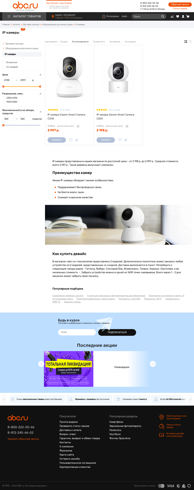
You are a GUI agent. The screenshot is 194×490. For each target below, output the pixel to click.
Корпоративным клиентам (75, 467)
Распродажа (112, 16)
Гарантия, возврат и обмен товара (80, 438)
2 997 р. (53, 130)
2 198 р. (102, 130)
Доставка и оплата (70, 430)
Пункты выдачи (69, 421)
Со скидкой (12, 67)
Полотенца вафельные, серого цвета (96, 299)
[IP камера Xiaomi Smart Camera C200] (118, 77)
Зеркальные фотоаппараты (125, 426)
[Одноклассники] (16, 447)
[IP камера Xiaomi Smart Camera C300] (70, 77)
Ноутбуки (115, 434)
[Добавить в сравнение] (76, 140)
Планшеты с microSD (129, 299)
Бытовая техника (14, 44)
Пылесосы (115, 430)
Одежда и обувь (72, 302)
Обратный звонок (180, 4)
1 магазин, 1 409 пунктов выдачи (69, 18)
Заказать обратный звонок (23, 438)
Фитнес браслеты (119, 438)
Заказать (56, 140)
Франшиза (66, 450)
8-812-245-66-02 (149, 6)
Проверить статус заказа (74, 426)
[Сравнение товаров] (172, 16)
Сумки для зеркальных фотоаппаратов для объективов (116, 295)
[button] (41, 364)
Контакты (65, 442)
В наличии (11, 62)
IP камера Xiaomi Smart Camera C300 (66, 116)
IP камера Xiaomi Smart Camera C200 (115, 116)
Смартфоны (116, 421)
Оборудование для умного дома (21, 48)
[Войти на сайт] (183, 16)
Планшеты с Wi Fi (153, 299)
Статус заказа (180, 8)
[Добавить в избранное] (71, 140)
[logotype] (24, 6)
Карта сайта (67, 454)
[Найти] (162, 16)
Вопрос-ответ (68, 434)
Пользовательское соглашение (78, 462)
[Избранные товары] (177, 16)
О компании (67, 446)
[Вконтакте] (10, 447)
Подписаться (117, 332)
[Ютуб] (22, 447)
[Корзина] (189, 16)
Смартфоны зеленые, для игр (68, 295)
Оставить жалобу (70, 458)
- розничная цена (61, 126)
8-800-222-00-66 (149, 3)
